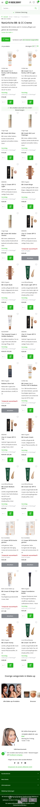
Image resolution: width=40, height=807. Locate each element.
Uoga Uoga (4, 130)
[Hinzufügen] (10, 102)
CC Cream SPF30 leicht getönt (9, 541)
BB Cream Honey (7, 643)
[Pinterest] (22, 763)
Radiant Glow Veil (7, 383)
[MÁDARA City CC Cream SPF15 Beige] (30, 221)
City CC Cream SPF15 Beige (28, 234)
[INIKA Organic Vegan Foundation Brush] (30, 579)
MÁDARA (4, 182)
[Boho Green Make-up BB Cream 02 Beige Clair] (10, 579)
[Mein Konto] (30, 2)
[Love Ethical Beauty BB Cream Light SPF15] (30, 272)
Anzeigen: (29, 46)
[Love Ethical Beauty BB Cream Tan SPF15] (30, 630)
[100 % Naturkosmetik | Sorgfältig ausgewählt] (15, 2)
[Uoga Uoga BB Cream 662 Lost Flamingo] (30, 121)
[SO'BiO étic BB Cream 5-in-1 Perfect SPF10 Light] (30, 58)
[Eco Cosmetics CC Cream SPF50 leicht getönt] (30, 528)
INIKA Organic (25, 182)
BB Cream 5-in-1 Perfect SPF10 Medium (29, 384)
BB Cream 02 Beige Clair (9, 591)
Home (10, 17)
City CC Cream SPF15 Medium (28, 335)
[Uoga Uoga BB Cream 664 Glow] (10, 121)
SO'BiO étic (4, 68)
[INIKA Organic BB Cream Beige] (30, 172)
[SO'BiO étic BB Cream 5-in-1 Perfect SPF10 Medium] (30, 371)
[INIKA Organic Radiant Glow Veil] (10, 371)
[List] (38, 46)
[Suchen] (36, 8)
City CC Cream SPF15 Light (8, 185)
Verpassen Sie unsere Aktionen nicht (20, 767)
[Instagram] (18, 763)
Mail (22, 736)
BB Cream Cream (27, 437)
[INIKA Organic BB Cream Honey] (10, 630)
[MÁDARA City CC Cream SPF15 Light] (10, 172)
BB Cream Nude (6, 285)
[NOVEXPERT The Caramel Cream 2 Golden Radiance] (10, 322)
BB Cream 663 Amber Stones (8, 234)
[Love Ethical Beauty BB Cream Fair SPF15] (30, 474)
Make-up (17, 17)
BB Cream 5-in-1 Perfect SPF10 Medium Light (9, 73)
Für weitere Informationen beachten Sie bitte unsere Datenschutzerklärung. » (20, 804)
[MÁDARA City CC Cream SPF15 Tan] (10, 425)
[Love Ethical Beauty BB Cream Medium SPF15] (10, 474)
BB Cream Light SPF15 (29, 285)
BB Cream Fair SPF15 (28, 487)
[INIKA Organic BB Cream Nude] (10, 272)
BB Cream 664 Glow (8, 133)
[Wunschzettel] (34, 2)
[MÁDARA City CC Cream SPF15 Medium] (30, 322)
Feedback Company (15, 755)
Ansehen (30, 258)
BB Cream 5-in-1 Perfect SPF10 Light (28, 72)
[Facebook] (15, 763)
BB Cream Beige (27, 184)
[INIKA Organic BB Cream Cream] (30, 425)
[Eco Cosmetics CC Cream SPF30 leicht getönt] (10, 528)
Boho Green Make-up (7, 589)
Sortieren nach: (18, 40)
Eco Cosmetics (5, 538)
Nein (32, 800)
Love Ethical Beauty (27, 282)
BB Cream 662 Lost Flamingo (28, 134)
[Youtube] (25, 763)
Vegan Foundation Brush (27, 592)
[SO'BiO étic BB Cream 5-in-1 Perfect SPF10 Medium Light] (10, 58)
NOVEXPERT (4, 332)
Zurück (5, 17)
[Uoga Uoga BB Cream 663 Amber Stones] (10, 221)
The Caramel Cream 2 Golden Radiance (9, 335)
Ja (24, 800)
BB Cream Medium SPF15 (7, 488)
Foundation (24, 17)
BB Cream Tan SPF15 (28, 643)
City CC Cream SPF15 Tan (8, 438)
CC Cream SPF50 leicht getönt (29, 541)
